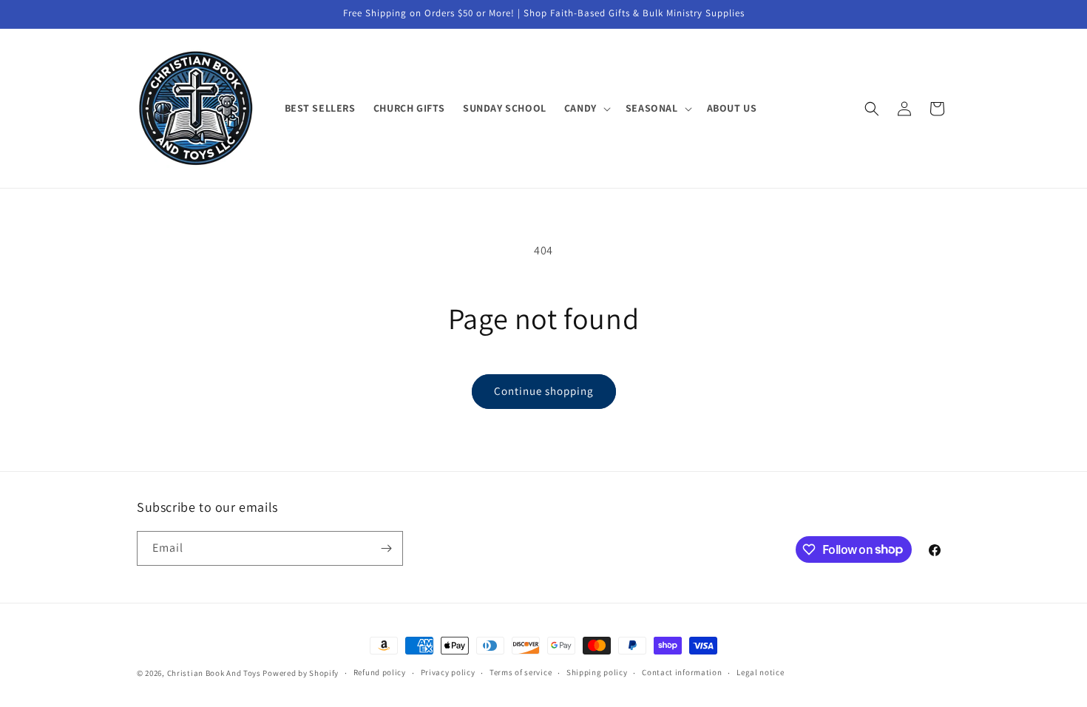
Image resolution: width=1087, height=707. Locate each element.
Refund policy (379, 672)
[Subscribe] (386, 548)
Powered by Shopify (301, 673)
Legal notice (760, 672)
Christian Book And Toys (215, 673)
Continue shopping (544, 391)
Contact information (682, 672)
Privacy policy (448, 672)
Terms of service (521, 672)
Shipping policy (597, 672)
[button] (586, 108)
